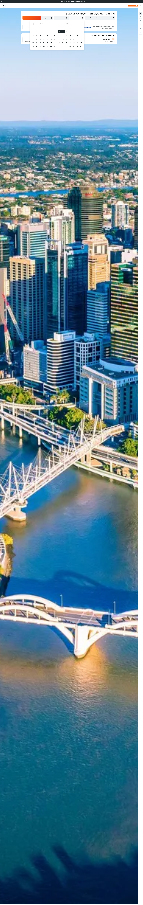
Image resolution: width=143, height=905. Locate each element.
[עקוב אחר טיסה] (140, 23)
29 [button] (73, 46)
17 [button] (66, 39)
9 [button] (70, 35)
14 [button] (77, 39)
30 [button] (70, 46)
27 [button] (81, 46)
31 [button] (33, 46)
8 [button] (40, 35)
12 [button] (59, 35)
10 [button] (66, 35)
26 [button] (59, 42)
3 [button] (66, 32)
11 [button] (63, 35)
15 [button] (73, 39)
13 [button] (81, 39)
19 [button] (59, 39)
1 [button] (40, 32)
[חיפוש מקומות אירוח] (140, 13)
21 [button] (77, 42)
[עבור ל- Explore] (140, 20)
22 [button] (73, 42)
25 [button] (63, 42)
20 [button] (81, 42)
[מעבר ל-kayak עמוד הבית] (133, 5)
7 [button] (77, 35)
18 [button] (63, 39)
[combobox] (99, 18)
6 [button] (47, 35)
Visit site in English (66, 1)
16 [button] (70, 39)
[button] (1, 1)
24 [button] (66, 42)
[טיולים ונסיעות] (140, 28)
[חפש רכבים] (140, 16)
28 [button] (77, 46)
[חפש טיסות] (140, 10)
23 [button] (70, 42)
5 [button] (59, 32)
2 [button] (70, 32)
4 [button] (54, 35)
